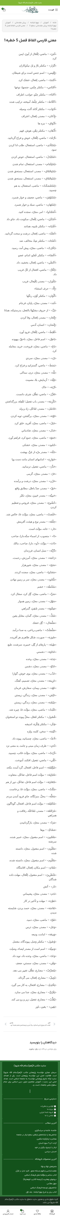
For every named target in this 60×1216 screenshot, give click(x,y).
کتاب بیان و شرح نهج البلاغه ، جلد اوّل (41, 1192)
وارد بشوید (33, 1049)
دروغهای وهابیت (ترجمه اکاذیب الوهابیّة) (40, 1179)
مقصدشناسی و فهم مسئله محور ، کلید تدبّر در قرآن (36, 1171)
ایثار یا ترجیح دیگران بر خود (46, 1147)
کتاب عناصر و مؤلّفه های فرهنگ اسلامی (40, 1175)
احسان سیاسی (51, 1151)
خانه (54, 22)
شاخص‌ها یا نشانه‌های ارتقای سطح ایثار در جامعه (36, 1134)
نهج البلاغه (34, 22)
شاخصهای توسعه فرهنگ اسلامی (43, 1187)
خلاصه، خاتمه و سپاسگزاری (46, 1130)
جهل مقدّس (52, 1183)
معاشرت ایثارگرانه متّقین (47, 1139)
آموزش (46, 22)
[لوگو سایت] (30, 9)
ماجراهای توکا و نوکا (49, 1166)
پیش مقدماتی (20, 22)
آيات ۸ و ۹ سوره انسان (48, 1143)
